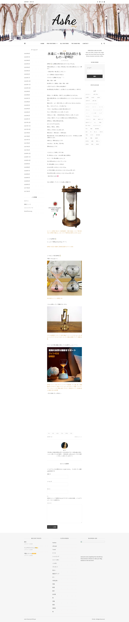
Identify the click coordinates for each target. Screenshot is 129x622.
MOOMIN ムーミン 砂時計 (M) (54, 298)
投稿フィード (27, 204)
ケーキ (54, 553)
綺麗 (92, 141)
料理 (53, 587)
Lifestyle (54, 546)
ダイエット (88, 109)
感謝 (91, 128)
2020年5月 (27, 177)
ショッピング (55, 556)
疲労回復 (98, 134)
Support (26, 1)
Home (42, 43)
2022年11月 (27, 84)
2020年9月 (27, 163)
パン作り (54, 563)
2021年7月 (27, 139)
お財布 (98, 97)
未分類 (64, 51)
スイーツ (94, 106)
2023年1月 (27, 77)
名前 (49, 474)
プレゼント (88, 116)
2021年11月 (27, 126)
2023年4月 (27, 67)
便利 (94, 119)
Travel (54, 549)
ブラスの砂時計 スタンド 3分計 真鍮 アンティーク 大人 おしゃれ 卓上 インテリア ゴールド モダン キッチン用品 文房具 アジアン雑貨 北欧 (64, 337)
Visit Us (32, 1)
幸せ (49, 433)
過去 (71, 433)
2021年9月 (27, 132)
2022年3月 (27, 112)
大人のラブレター (97, 125)
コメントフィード (28, 207)
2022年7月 (27, 98)
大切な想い (55, 580)
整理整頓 (97, 128)
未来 (53, 433)
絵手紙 (87, 141)
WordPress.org (28, 211)
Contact (85, 43)
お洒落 (87, 97)
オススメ (88, 106)
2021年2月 (27, 150)
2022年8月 (27, 95)
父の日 (91, 134)
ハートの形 (93, 113)
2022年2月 (27, 115)
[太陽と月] (64, 21)
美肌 (92, 144)
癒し (87, 138)
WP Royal (33, 619)
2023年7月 (27, 57)
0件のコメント (78, 436)
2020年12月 (27, 153)
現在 (62, 433)
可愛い (100, 122)
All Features (64, 43)
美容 (53, 604)
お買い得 (88, 100)
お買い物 (94, 100)
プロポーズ (88, 119)
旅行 (87, 131)
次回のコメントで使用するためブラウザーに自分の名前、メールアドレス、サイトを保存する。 (64, 499)
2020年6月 (27, 174)
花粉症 (97, 144)
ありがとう (88, 94)
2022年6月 (27, 101)
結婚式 (96, 138)
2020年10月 (27, 160)
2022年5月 (27, 105)
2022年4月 (27, 108)
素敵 (91, 138)
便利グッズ (100, 119)
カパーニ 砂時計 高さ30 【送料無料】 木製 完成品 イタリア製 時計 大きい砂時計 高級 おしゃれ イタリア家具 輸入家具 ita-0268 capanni (64, 231)
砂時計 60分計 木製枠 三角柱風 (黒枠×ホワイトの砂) (60, 246)
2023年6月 (27, 60)
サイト (48, 489)
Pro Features (51, 43)
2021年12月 (27, 122)
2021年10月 (27, 129)
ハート (87, 113)
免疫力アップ (89, 122)
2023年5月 (27, 64)
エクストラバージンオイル (91, 103)
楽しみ (95, 131)
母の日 (101, 131)
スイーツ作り (55, 560)
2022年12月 (27, 81)
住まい (54, 570)
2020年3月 (27, 184)
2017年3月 (27, 191)
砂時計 (66, 433)
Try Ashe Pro (75, 43)
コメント (49, 503)
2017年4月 (27, 188)
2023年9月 (27, 53)
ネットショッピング (97, 109)
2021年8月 (27, 136)
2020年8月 (27, 167)
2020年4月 (27, 181)
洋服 (87, 134)
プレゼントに (96, 116)
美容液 (87, 144)
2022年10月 (27, 88)
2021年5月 (27, 146)
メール (49, 481)
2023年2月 (27, 74)
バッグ (100, 113)
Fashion (54, 542)
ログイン (26, 201)
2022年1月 (27, 119)
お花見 (92, 97)
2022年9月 (27, 91)
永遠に (57, 433)
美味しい (98, 141)
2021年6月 (27, 143)
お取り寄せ (95, 94)
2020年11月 (27, 157)
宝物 (53, 584)
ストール (101, 106)
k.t (51, 436)
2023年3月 (27, 70)
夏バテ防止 (88, 125)
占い (95, 122)
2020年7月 (27, 170)
